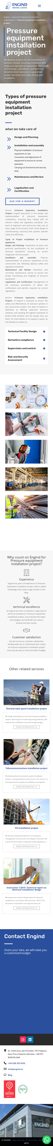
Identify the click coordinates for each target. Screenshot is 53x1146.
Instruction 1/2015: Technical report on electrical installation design (26, 888)
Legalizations (9, 20)
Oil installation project (26, 828)
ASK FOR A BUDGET (22, 201)
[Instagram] (23, 1039)
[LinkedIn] (30, 1039)
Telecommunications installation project (26, 768)
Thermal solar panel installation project (26, 708)
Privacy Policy (31, 1140)
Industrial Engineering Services (24, 17)
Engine (7, 17)
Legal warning (18, 1140)
